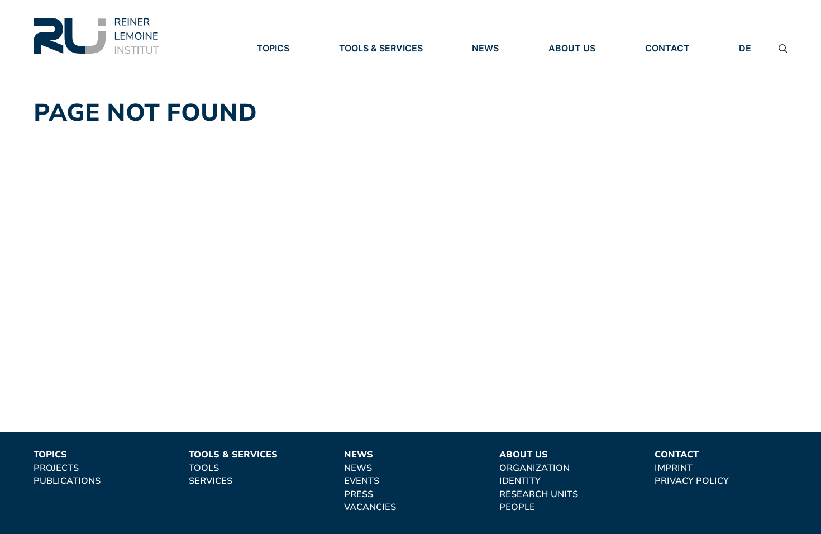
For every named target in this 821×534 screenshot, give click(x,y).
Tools (354, 64)
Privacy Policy (682, 80)
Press (486, 95)
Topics (273, 48)
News (485, 48)
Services (361, 80)
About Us (571, 48)
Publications (290, 80)
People (566, 110)
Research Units (587, 95)
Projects (279, 64)
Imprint (664, 64)
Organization (583, 64)
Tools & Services (381, 48)
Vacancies (498, 110)
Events (489, 80)
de (745, 48)
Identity (569, 80)
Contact (667, 48)
